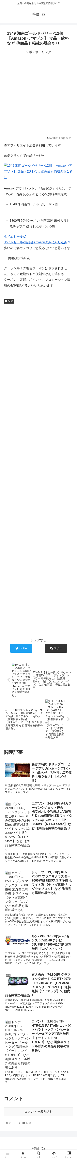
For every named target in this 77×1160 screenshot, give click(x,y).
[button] (69, 648)
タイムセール (13, 236)
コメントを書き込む (38, 1111)
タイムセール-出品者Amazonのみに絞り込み (35, 242)
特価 (10, 301)
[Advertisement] (38, 93)
